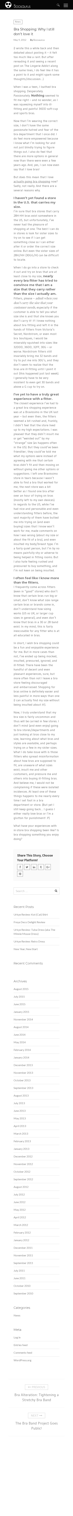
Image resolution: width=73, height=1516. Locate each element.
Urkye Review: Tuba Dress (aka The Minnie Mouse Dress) (34, 931)
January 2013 (21, 1148)
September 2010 (23, 1293)
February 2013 (22, 1141)
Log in (17, 1337)
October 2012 (22, 1171)
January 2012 (21, 1240)
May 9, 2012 (20, 39)
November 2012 (23, 1164)
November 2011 (23, 1255)
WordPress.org (22, 1360)
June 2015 (19, 1004)
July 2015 (19, 996)
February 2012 (22, 1232)
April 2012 (20, 1217)
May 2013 (20, 1118)
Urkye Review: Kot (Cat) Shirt (31, 914)
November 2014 (23, 1019)
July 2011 (19, 1270)
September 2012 (23, 1179)
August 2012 (21, 1186)
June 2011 (19, 1278)
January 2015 (21, 1011)
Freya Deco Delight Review (29, 922)
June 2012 (19, 1202)
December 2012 (23, 1156)
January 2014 (21, 1057)
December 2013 (23, 1065)
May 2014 (20, 1042)
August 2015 (21, 988)
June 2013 (19, 1110)
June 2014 (19, 1034)
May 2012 (20, 1209)
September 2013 (23, 1087)
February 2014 (22, 1049)
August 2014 (21, 1027)
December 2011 (23, 1247)
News (18, 21)
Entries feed (21, 1345)
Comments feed (23, 1352)
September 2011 (23, 1262)
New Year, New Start (26, 949)
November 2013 (23, 1072)
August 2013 (21, 1095)
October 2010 (22, 1285)
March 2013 (21, 1133)
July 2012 (19, 1194)
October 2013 (22, 1080)
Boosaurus (39, 39)
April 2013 (20, 1125)
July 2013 (19, 1103)
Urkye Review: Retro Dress (29, 941)
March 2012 (21, 1224)
